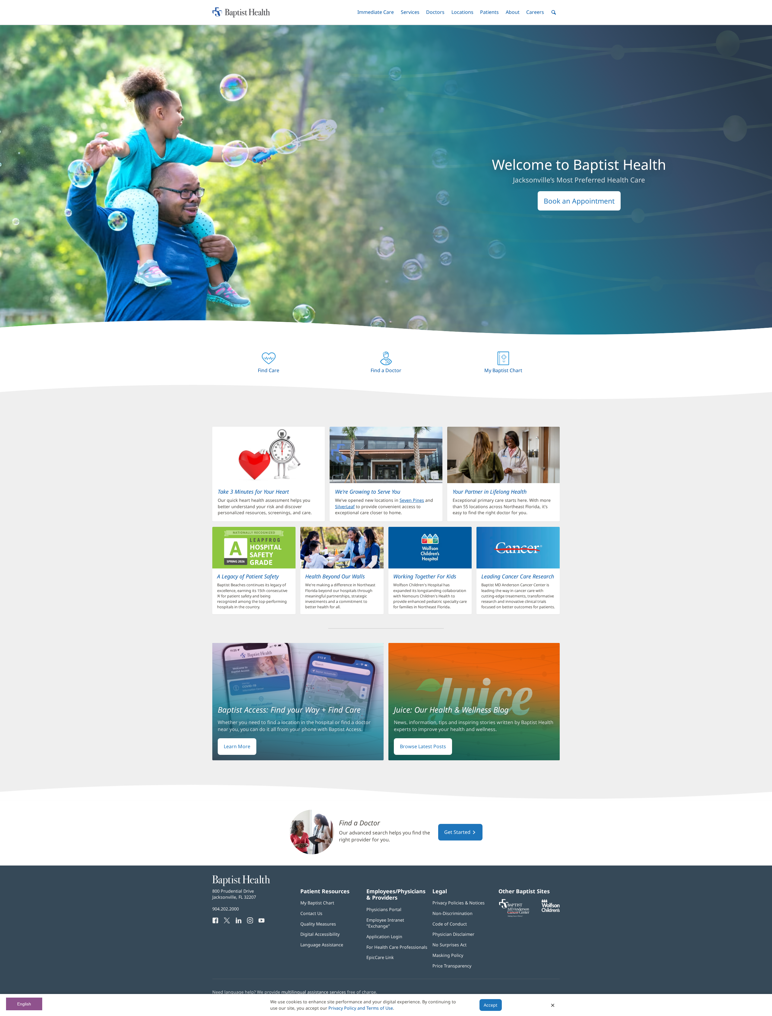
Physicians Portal (383, 909)
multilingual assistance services (313, 992)
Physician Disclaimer (453, 934)
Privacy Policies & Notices (458, 903)
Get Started (458, 832)
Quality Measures (318, 924)
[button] (375, 12)
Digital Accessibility (320, 934)
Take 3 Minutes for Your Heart (253, 491)
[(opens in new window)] (551, 910)
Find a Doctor (359, 823)
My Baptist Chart (317, 903)
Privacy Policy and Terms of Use (360, 1008)
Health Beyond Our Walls (335, 576)
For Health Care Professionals (396, 947)
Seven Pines (412, 500)
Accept (490, 1005)
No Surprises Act (449, 945)
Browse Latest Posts (423, 746)
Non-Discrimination (452, 913)
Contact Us (311, 913)
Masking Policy (447, 955)
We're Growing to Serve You (367, 491)
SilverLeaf (345, 506)
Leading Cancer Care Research (517, 576)
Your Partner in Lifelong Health (490, 491)
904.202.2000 (225, 909)
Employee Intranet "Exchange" (385, 923)
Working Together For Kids (424, 576)
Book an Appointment (579, 201)
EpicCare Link (380, 957)
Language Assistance (321, 945)
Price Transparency (451, 966)
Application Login (384, 936)
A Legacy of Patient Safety (248, 576)
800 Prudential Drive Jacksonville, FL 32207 (234, 894)
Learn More (237, 746)
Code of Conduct (449, 924)
